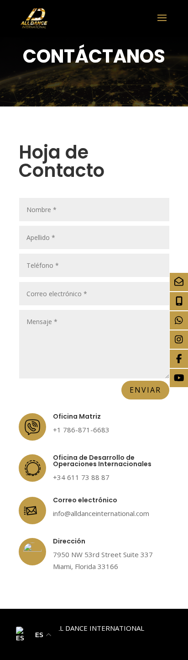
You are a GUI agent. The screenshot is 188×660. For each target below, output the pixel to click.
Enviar (145, 390)
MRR (144, 639)
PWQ (121, 639)
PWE (97, 639)
